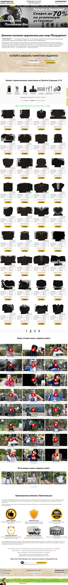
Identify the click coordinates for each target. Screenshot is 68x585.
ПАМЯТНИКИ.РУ (6, 1)
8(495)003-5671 (60, 570)
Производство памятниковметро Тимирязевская (34, 2)
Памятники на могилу (6, 2)
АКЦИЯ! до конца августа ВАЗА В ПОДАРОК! (16, 581)
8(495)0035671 (61, 1)
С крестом (37, 100)
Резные (43, 100)
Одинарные (26, 100)
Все (22, 100)
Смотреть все (34, 463)
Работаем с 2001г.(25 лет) (7, 3)
